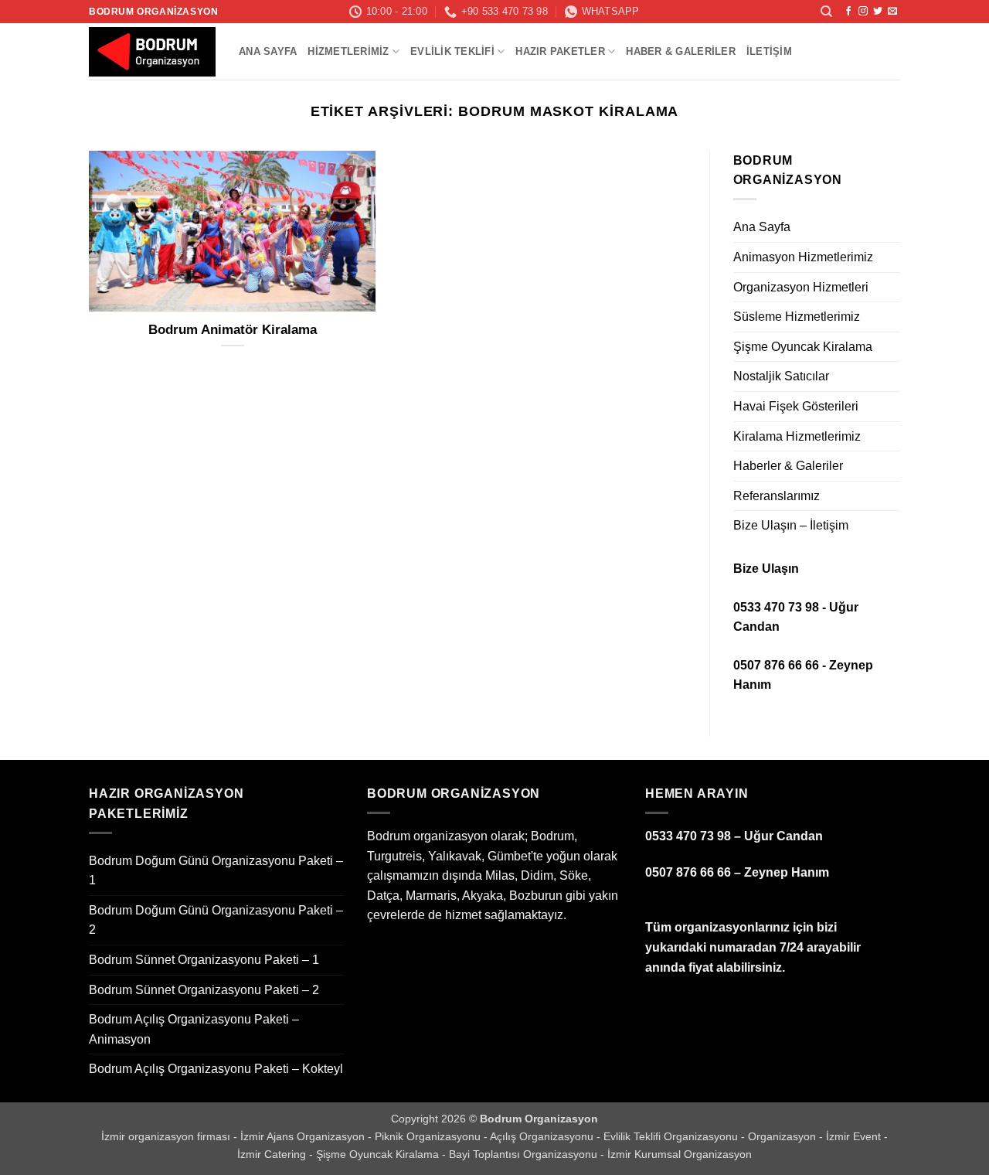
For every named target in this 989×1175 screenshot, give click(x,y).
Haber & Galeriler (680, 51)
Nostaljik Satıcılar (781, 376)
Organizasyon (783, 1136)
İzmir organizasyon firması (167, 1136)
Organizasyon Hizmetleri (800, 287)
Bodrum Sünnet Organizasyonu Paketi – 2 (204, 989)
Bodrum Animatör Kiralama (232, 329)
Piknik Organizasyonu (429, 1136)
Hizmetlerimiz (348, 51)
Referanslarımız (776, 495)
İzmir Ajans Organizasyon (304, 1136)
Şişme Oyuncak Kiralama (802, 346)
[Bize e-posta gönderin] (892, 11)
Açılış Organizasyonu (543, 1136)
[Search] (826, 11)
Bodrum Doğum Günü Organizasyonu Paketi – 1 (216, 870)
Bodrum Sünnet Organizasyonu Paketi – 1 (204, 959)
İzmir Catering (273, 1154)
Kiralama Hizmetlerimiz (797, 436)
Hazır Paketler (560, 51)
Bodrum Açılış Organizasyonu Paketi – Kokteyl (216, 1068)
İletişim (769, 51)
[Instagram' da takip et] (863, 11)
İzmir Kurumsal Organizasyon (679, 1154)
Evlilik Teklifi (452, 51)
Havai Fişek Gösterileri (795, 406)
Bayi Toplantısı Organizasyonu (524, 1154)
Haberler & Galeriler (788, 465)
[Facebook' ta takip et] (848, 11)
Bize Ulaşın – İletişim (790, 525)
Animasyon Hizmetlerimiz (803, 257)
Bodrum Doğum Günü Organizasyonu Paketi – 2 (216, 920)
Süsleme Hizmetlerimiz (796, 316)
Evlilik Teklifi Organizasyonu (672, 1136)
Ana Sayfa (268, 51)
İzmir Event (855, 1136)
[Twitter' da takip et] (877, 11)
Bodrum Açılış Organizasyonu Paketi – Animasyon (194, 1029)
